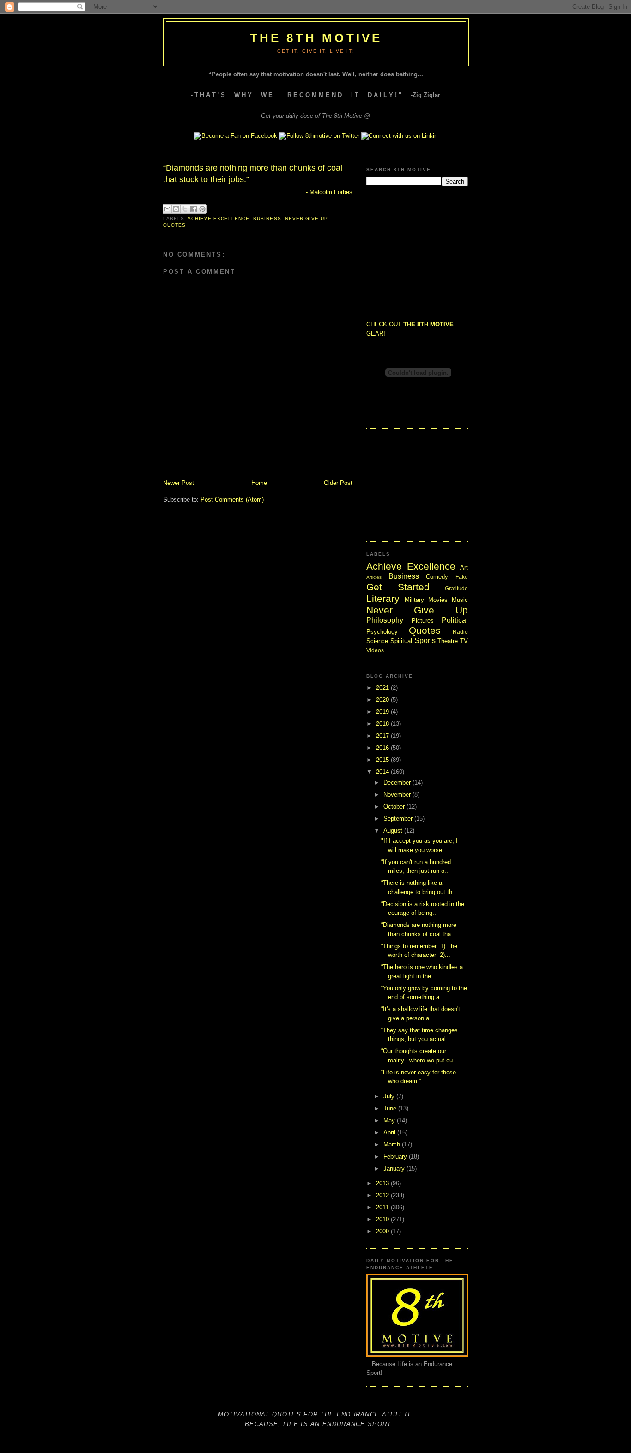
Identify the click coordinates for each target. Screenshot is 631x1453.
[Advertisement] (412, 253)
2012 (383, 1195)
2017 (383, 735)
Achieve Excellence (218, 218)
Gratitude (456, 588)
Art (464, 567)
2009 (383, 1231)
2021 (383, 687)
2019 (383, 711)
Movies (438, 599)
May (390, 1120)
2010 (383, 1219)
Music (460, 599)
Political (455, 620)
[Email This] (167, 209)
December (398, 782)
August (393, 830)
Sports (425, 640)
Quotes (174, 224)
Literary (383, 598)
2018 (383, 723)
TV (464, 641)
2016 (383, 747)
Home (259, 482)
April (390, 1132)
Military (414, 599)
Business (267, 218)
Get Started (398, 587)
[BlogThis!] (176, 209)
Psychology (382, 631)
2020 (383, 699)
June (390, 1108)
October (395, 806)
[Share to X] (184, 209)
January (395, 1168)
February (396, 1156)
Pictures (423, 620)
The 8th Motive (316, 38)
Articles (374, 577)
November (398, 794)
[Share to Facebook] (193, 209)
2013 (383, 1183)
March (392, 1144)
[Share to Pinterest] (202, 209)
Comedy (437, 576)
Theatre (447, 641)
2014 (383, 771)
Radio (460, 632)
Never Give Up (306, 218)
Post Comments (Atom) (232, 499)
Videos (375, 650)
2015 (383, 759)
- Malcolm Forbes (329, 192)
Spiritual (401, 641)
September (398, 818)
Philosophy (384, 620)
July (389, 1096)
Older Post (338, 482)
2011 (383, 1207)
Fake (461, 577)
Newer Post (178, 482)
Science (377, 641)
